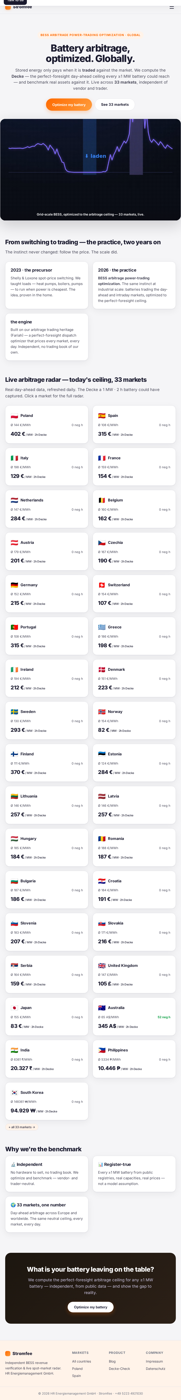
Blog (112, 1361)
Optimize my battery (69, 105)
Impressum (154, 1361)
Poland (77, 1369)
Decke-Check (119, 1369)
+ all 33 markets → (21, 1127)
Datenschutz (155, 1369)
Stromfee (22, 6)
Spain (76, 1376)
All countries (81, 1361)
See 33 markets (115, 104)
